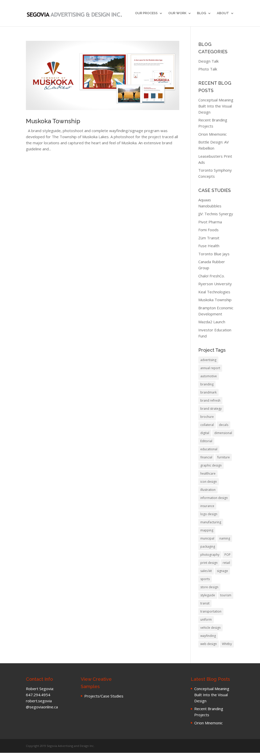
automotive (208, 376)
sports (205, 579)
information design (214, 498)
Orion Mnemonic (212, 134)
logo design (208, 514)
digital (204, 433)
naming (224, 538)
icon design (208, 481)
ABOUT (223, 13)
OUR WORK (177, 13)
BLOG (201, 13)
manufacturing (210, 522)
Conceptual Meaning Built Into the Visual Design (215, 106)
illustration (208, 490)
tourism (225, 595)
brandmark (208, 392)
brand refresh (210, 400)
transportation (210, 611)
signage (222, 571)
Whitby (227, 644)
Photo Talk (207, 68)
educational (208, 449)
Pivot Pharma (210, 221)
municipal (207, 538)
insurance (207, 506)
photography (209, 554)
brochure (207, 417)
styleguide (207, 595)
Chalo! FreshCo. (211, 275)
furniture (223, 457)
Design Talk (208, 61)
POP (227, 554)
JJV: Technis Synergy (215, 213)
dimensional (223, 433)
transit (204, 603)
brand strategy (211, 408)
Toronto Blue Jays (214, 253)
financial (206, 457)
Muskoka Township (53, 121)
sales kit (206, 571)
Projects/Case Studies (103, 695)
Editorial (206, 441)
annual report (210, 368)
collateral (207, 425)
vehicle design (210, 627)
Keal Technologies (214, 291)
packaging (207, 546)
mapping (206, 530)
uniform (206, 619)
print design (209, 563)
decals (223, 425)
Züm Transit (208, 237)
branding (207, 384)
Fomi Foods (208, 229)
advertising (208, 360)
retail (226, 563)
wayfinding (208, 636)
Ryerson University (215, 283)
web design (208, 644)
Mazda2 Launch (211, 321)
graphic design (211, 465)
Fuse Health (208, 245)
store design (209, 587)
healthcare (208, 473)
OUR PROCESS (146, 13)
